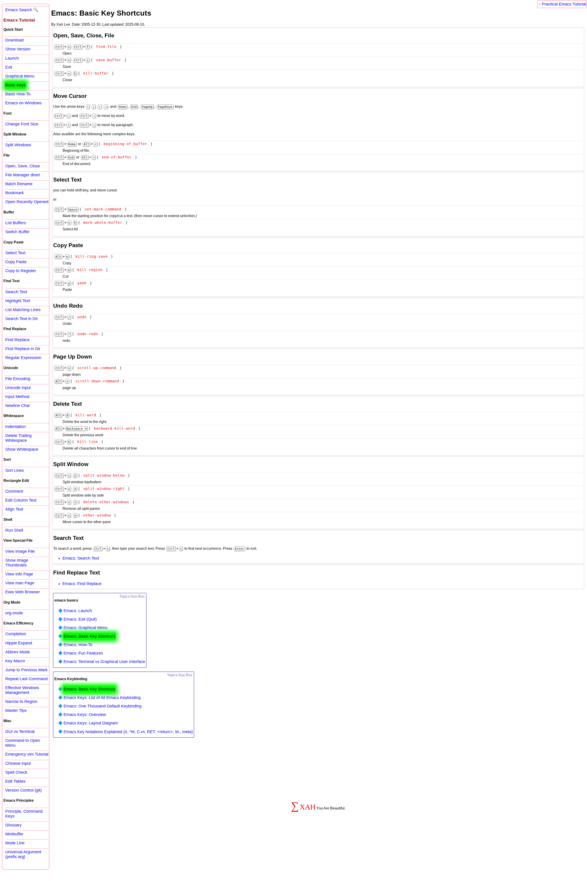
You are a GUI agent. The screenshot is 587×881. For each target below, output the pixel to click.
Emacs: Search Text (80, 558)
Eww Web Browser (22, 592)
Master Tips (16, 710)
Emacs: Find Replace (82, 583)
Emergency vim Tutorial (26, 754)
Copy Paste (16, 262)
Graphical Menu (19, 76)
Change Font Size (21, 124)
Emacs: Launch (78, 610)
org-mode (14, 613)
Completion (15, 634)
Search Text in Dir (21, 318)
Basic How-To (17, 94)
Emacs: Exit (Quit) (80, 619)
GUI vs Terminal (20, 731)
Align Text (14, 509)
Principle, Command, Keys (24, 813)
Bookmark (14, 193)
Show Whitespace (21, 449)
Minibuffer (14, 834)
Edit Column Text (20, 500)
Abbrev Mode (17, 652)
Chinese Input (18, 763)
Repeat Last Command (26, 679)
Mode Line (15, 843)
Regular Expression (23, 357)
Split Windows (18, 145)
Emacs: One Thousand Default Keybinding (102, 706)
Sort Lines (14, 470)
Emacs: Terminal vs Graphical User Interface (104, 661)
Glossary (13, 825)
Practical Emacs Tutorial (564, 4)
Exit (8, 67)
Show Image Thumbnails (16, 562)
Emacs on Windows (23, 103)
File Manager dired (22, 175)
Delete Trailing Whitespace (18, 438)
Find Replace (17, 339)
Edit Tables (15, 781)
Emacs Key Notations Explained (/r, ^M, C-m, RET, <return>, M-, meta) (128, 731)
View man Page (19, 583)
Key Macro (15, 661)
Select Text (15, 253)
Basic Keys (15, 85)
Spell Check (16, 772)
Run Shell (14, 530)
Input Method (17, 396)
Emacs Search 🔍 (21, 10)
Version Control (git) (23, 790)
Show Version (17, 49)
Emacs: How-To (78, 644)
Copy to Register (20, 270)
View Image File (20, 551)
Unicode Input (18, 387)
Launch (12, 58)
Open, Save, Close (22, 166)
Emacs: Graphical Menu (86, 627)
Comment (14, 491)
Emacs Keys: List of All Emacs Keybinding (102, 697)
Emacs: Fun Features (83, 653)
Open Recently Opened (26, 201)
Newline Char (17, 405)
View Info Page (19, 574)
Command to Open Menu (22, 743)
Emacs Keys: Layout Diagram (91, 723)
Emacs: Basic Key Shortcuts (89, 636)
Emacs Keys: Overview (85, 714)
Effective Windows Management (22, 690)
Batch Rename (19, 184)
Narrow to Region (21, 701)
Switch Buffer (17, 231)
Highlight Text (17, 300)
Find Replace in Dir (22, 348)
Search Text (16, 292)
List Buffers (15, 223)
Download (14, 40)
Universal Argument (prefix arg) (23, 854)
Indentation (15, 426)
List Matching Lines (23, 309)
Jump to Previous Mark (26, 670)
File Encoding (17, 378)
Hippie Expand (18, 643)
